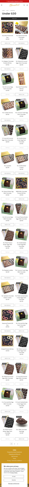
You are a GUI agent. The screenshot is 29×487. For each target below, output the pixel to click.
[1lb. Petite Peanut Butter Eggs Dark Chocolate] (7, 421)
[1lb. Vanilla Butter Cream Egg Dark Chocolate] (21, 130)
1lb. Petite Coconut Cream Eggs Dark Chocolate (21, 350)
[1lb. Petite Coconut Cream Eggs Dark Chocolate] (21, 340)
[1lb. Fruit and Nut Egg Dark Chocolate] (21, 315)
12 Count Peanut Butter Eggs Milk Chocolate (21, 218)
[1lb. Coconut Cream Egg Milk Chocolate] (21, 262)
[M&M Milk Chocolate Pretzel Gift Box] (21, 183)
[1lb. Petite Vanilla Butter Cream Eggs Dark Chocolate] (21, 287)
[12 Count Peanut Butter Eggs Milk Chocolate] (21, 209)
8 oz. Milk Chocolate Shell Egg (21, 430)
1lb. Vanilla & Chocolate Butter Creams (7, 296)
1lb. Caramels (7, 166)
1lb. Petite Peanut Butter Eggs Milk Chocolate (7, 244)
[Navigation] (1, 5)
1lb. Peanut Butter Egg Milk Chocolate (8, 192)
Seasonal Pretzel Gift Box (7, 324)
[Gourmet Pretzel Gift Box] (7, 27)
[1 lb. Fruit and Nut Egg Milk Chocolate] (7, 394)
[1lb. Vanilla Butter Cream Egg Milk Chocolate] (21, 234)
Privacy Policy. (14, 472)
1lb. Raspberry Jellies (7, 270)
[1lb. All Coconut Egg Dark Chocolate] (7, 78)
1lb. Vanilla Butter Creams (21, 166)
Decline (14, 480)
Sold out (21, 68)
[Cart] (27, 5)
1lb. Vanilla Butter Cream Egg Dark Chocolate (21, 140)
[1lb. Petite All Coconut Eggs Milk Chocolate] (7, 368)
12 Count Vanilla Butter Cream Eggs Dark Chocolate (21, 403)
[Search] (24, 5)
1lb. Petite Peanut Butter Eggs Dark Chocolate (7, 431)
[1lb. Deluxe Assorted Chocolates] (21, 27)
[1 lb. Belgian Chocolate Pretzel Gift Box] (7, 53)
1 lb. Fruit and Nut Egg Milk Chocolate (7, 403)
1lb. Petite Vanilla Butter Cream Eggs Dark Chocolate (21, 297)
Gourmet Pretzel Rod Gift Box (21, 88)
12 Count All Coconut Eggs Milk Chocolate (21, 377)
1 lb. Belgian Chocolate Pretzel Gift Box (8, 62)
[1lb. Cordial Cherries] (7, 104)
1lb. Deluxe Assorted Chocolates (21, 36)
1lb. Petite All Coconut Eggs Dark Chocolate (21, 62)
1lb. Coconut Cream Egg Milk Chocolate (21, 271)
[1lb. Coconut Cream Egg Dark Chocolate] (21, 104)
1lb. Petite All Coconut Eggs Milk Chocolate (7, 377)
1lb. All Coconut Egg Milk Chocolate (7, 218)
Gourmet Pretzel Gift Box (7, 36)
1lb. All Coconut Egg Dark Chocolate (7, 88)
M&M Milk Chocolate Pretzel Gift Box (21, 192)
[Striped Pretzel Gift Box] (7, 340)
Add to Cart (7, 43)
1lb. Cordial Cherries (7, 112)
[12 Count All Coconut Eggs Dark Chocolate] (7, 130)
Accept (13, 476)
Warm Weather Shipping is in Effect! (15, 1)
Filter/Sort (14, 18)
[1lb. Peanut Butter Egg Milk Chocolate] (7, 183)
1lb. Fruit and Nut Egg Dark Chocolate (21, 324)
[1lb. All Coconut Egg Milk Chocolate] (7, 209)
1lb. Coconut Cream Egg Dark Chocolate (21, 113)
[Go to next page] (17, 443)
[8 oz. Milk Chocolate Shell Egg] (21, 421)
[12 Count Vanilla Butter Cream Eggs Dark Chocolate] (21, 394)
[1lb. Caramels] (7, 157)
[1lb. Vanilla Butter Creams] (21, 157)
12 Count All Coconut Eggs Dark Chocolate (7, 139)
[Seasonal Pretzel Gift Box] (7, 315)
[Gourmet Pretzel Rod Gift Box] (21, 78)
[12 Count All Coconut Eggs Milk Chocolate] (21, 368)
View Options (21, 43)
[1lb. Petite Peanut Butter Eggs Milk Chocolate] (7, 234)
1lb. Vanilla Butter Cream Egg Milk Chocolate (21, 244)
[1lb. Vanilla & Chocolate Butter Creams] (7, 287)
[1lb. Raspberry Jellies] (7, 262)
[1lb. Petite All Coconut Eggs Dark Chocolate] (21, 53)
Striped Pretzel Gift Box (7, 349)
